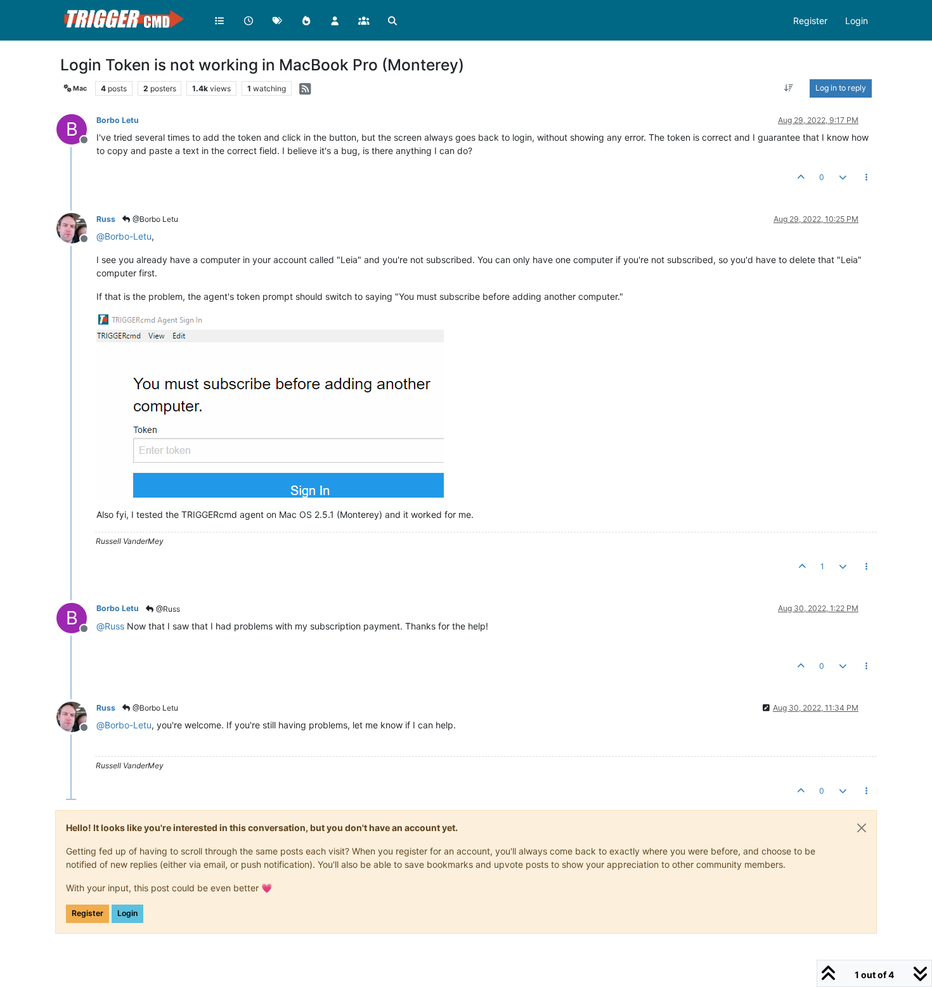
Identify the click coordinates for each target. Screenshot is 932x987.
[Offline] (76, 227)
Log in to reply (840, 88)
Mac (79, 88)
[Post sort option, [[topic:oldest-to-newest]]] (789, 88)
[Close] (861, 828)
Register (87, 913)
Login (127, 913)
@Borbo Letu (154, 219)
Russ (105, 219)
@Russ (167, 609)
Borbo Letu (117, 120)
